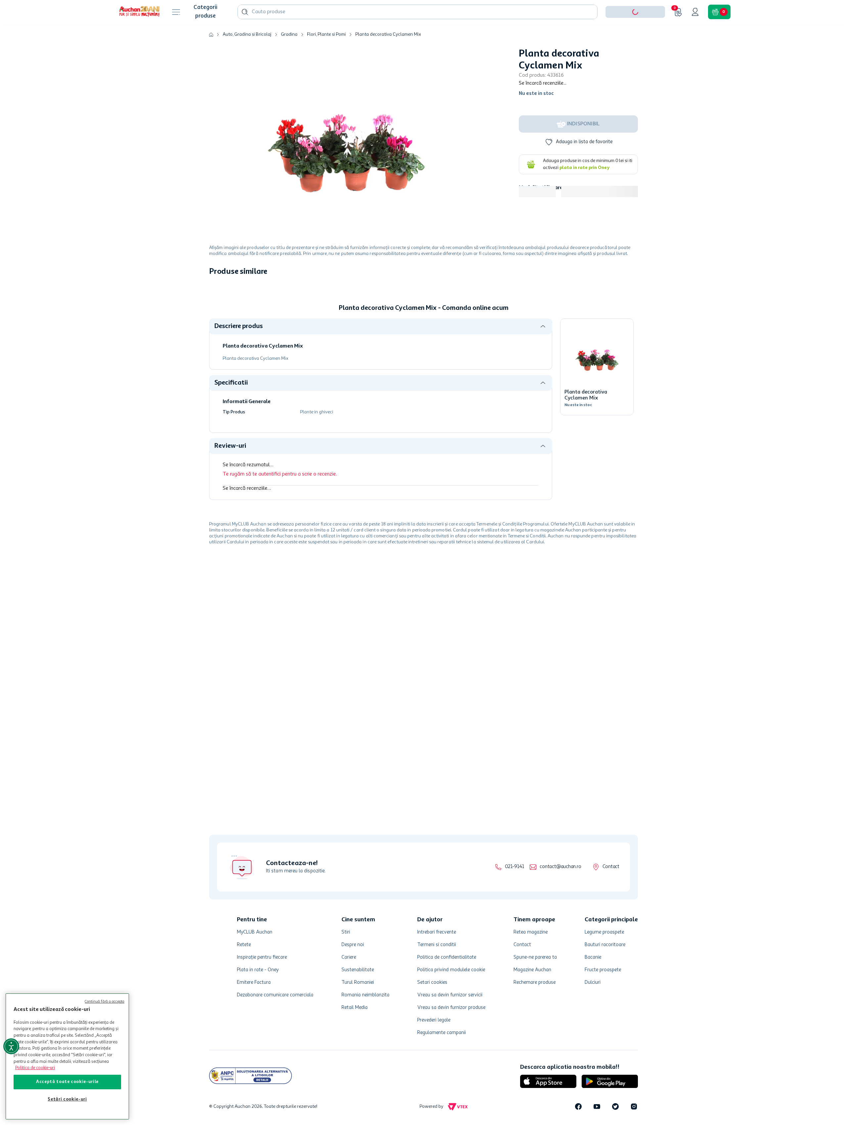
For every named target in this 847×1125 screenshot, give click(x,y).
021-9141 (514, 866)
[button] (635, 32)
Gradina (289, 55)
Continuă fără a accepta (104, 1002)
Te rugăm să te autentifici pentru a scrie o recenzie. (280, 494)
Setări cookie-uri (67, 1099)
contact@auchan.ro (560, 866)
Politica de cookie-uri (35, 1068)
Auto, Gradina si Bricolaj (247, 55)
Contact (610, 866)
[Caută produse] (245, 32)
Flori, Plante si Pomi (326, 55)
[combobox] (418, 32)
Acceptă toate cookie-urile (67, 1082)
